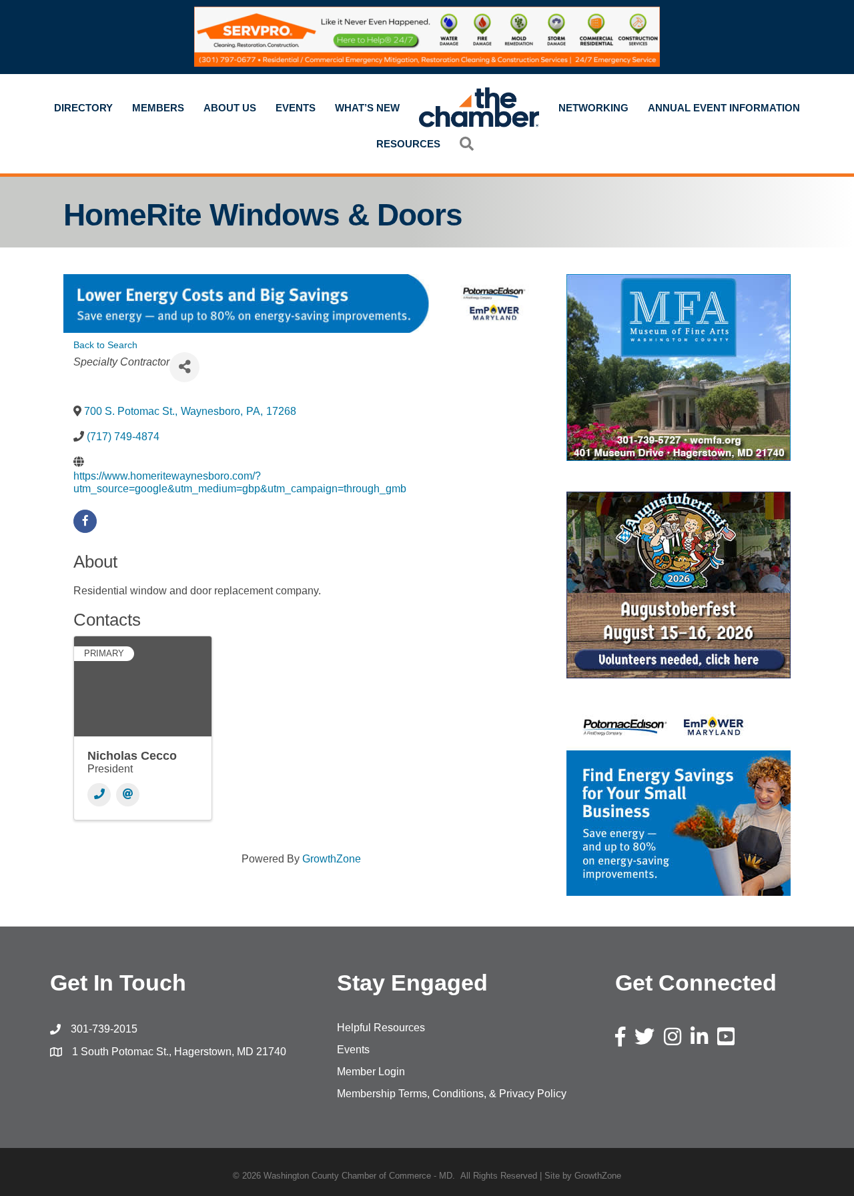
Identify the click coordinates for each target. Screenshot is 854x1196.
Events (296, 107)
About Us (229, 107)
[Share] (184, 367)
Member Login (371, 1071)
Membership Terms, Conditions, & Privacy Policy (451, 1093)
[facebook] (85, 521)
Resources (408, 143)
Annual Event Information (724, 107)
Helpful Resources (381, 1027)
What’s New (367, 107)
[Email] (127, 794)
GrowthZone (331, 858)
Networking (593, 107)
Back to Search (105, 345)
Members (158, 107)
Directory (83, 107)
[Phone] (99, 794)
